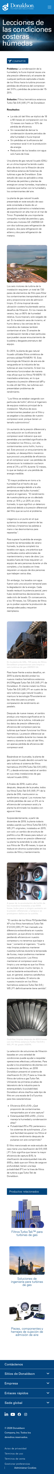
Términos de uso (14, 1453)
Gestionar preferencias (17, 1463)
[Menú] (49, 7)
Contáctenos (14, 1364)
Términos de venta (15, 1458)
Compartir (19, 61)
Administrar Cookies (25, 1468)
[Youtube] (14, 1414)
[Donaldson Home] (23, 7)
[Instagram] (27, 1414)
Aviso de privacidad (15, 1448)
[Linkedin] (8, 1414)
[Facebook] (20, 1414)
